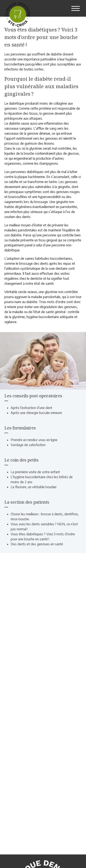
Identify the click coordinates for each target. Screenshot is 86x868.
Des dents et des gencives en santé (37, 544)
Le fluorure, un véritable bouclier (34, 487)
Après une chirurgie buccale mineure (36, 413)
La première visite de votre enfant (35, 472)
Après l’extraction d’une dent (31, 408)
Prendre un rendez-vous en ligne (34, 440)
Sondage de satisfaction (28, 445)
